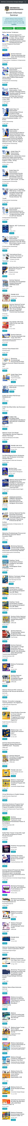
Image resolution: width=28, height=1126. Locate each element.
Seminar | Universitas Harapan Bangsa (12, 1)
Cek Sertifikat (20, 28)
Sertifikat (5, 49)
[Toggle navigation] (25, 2)
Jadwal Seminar (8, 28)
